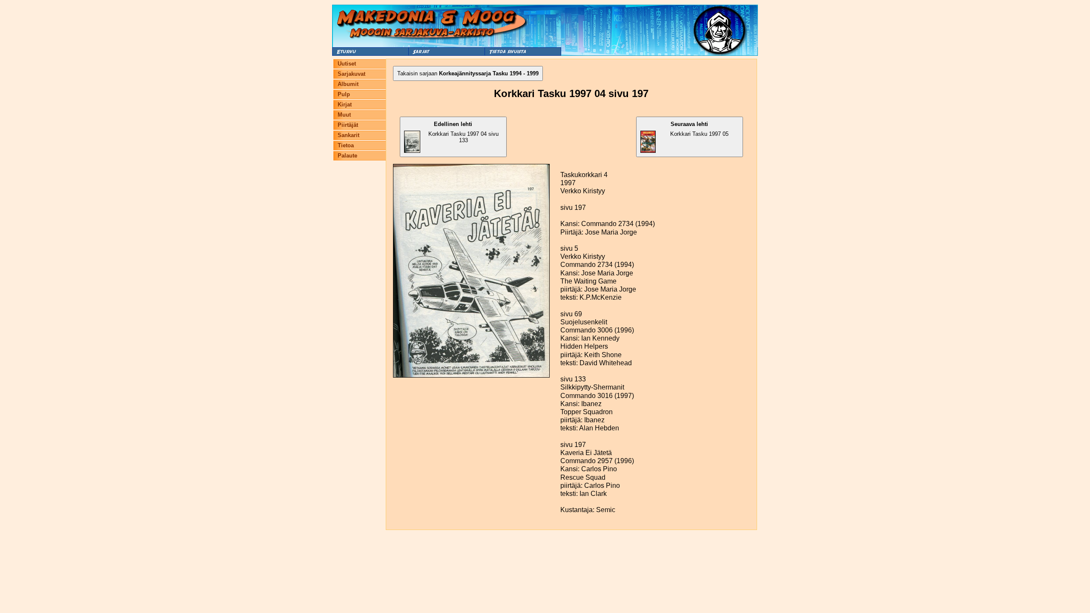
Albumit (348, 84)
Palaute (347, 155)
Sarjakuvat (351, 74)
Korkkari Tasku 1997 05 (699, 129)
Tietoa (346, 145)
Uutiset (347, 63)
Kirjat (345, 104)
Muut (344, 115)
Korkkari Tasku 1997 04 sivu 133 (463, 132)
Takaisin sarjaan (468, 73)
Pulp (344, 94)
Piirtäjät (348, 125)
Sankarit (348, 135)
